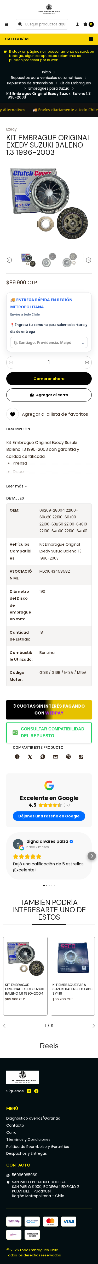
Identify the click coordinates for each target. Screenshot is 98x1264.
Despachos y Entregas (26, 1153)
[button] (6, 856)
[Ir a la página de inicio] (49, 9)
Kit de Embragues (75, 83)
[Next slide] (88, 260)
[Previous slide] (10, 260)
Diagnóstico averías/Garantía (33, 1118)
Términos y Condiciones (28, 1139)
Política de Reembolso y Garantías (37, 1146)
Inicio (46, 72)
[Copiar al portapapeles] (81, 757)
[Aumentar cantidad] (87, 362)
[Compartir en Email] (55, 757)
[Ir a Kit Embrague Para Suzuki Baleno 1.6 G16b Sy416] (73, 958)
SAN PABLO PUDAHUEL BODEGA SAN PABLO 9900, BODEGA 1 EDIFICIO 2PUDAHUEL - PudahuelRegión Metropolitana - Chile (45, 1188)
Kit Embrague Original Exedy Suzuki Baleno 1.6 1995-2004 (24, 989)
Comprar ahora (49, 378)
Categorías (17, 39)
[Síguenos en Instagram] (28, 1091)
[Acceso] (77, 24)
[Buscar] (20, 24)
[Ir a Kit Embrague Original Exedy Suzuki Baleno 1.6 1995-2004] (25, 958)
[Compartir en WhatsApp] (42, 757)
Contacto (15, 1125)
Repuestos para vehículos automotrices (46, 78)
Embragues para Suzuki (49, 88)
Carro (11, 1132)
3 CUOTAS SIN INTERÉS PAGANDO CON (49, 709)
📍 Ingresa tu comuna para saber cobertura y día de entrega (48, 328)
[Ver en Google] (18, 844)
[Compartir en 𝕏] (30, 757)
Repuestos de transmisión (30, 83)
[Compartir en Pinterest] (68, 757)
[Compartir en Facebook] (17, 757)
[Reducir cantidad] (11, 362)
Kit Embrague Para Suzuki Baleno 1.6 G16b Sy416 (73, 989)
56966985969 (24, 1175)
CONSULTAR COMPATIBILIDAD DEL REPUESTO (52, 732)
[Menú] (6, 24)
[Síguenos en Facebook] (36, 1091)
